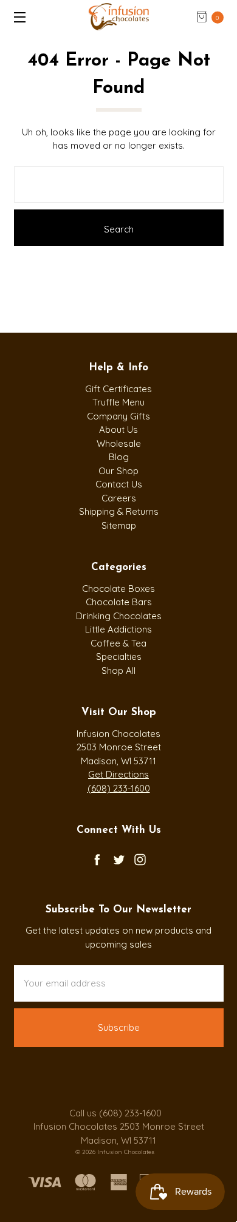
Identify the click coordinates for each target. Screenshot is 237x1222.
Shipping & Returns (119, 511)
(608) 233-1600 (119, 788)
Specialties (119, 656)
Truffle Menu (118, 402)
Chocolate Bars (119, 602)
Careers (118, 498)
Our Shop (118, 471)
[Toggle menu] (16, 16)
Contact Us (118, 484)
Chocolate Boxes (118, 588)
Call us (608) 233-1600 (115, 1113)
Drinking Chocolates (119, 616)
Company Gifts (118, 416)
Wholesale (119, 443)
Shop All (118, 670)
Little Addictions (118, 629)
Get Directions (118, 774)
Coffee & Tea (118, 643)
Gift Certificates (118, 389)
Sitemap (118, 525)
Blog (119, 457)
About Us (118, 429)
